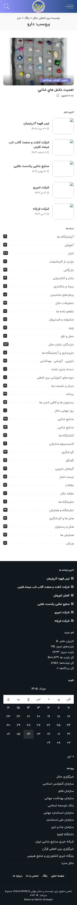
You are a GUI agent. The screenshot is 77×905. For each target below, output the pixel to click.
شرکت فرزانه (41, 209)
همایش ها (67, 535)
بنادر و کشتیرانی (63, 278)
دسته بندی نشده (63, 369)
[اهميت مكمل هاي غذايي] (38, 61)
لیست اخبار (66, 477)
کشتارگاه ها (66, 436)
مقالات (69, 485)
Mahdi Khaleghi (44, 899)
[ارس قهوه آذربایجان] (63, 126)
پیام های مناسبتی (62, 295)
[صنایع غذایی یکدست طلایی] (63, 169)
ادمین (65, 96)
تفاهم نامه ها (65, 312)
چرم (71, 328)
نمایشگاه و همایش (61, 510)
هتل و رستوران (64, 527)
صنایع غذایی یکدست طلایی (31, 166)
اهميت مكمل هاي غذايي (56, 90)
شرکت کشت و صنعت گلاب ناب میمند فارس (44, 587)
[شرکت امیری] (63, 190)
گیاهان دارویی (64, 469)
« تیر (70, 756)
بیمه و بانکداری (64, 287)
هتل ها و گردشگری (61, 518)
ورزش (70, 543)
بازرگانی (69, 270)
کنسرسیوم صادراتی (61, 444)
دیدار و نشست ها (62, 386)
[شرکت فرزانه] (63, 211)
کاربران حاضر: (66, 641)
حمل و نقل (67, 336)
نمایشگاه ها (66, 502)
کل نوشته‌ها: (66, 663)
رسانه (70, 394)
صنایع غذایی (66, 419)
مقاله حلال (67, 494)
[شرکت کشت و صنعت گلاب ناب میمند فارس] (63, 147)
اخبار (71, 253)
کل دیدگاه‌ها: (66, 668)
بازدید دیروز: (66, 652)
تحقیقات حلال (64, 303)
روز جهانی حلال (64, 411)
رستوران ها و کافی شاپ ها (56, 403)
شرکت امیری (41, 188)
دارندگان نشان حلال (61, 345)
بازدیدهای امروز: (64, 647)
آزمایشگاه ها (65, 237)
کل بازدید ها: (66, 657)
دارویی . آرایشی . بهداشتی (55, 80)
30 (8, 725)
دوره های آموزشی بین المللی (55, 378)
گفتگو (70, 461)
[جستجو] (7, 6)
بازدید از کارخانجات (61, 262)
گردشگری (68, 452)
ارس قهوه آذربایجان (36, 123)
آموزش (69, 245)
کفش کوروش (61, 596)
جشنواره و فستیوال (61, 320)
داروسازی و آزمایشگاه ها (58, 353)
